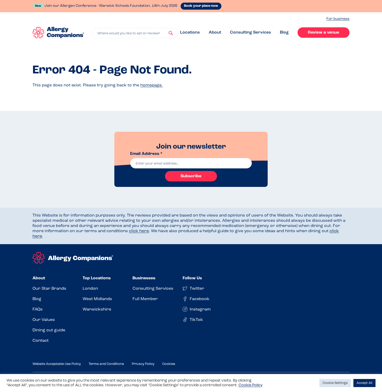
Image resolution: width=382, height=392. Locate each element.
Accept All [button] (364, 383)
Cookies (168, 364)
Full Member (145, 299)
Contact (40, 341)
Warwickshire (97, 309)
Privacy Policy (143, 364)
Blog (284, 32)
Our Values (43, 320)
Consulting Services (250, 32)
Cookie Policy (250, 385)
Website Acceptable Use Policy (56, 364)
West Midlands (97, 299)
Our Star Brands (49, 289)
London (90, 289)
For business (338, 19)
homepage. (151, 85)
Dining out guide (48, 330)
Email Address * (146, 154)
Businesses (144, 278)
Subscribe (191, 176)
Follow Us (192, 278)
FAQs (37, 309)
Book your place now (201, 6)
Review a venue (323, 32)
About (215, 32)
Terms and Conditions (106, 364)
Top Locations (97, 278)
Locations (190, 32)
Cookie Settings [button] (335, 383)
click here (139, 231)
